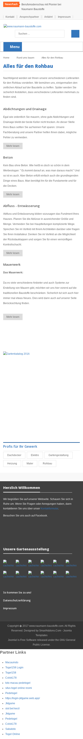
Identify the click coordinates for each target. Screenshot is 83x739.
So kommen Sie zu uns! (17, 592)
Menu (14, 46)
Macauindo (11, 662)
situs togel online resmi (18, 688)
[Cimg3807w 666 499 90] (33, 575)
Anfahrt (48, 16)
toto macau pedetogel (17, 682)
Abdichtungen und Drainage (25, 109)
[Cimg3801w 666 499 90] (21, 564)
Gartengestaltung (59, 455)
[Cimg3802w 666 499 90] (46, 564)
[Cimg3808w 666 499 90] (46, 575)
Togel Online (12, 734)
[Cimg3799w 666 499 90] (33, 564)
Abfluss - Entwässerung (21, 206)
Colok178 (11, 677)
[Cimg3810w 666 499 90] (71, 575)
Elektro (36, 455)
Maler (31, 463)
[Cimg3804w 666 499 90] (8, 575)
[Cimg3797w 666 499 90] (8, 564)
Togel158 (10, 672)
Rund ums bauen (25, 57)
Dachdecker (15, 455)
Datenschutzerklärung (17, 600)
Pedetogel (11, 693)
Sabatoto (10, 728)
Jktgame (10, 703)
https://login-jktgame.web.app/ (22, 698)
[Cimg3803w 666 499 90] (58, 564)
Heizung (13, 463)
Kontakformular (49, 508)
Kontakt (10, 16)
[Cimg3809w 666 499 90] (58, 575)
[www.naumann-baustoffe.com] (22, 26)
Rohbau (48, 463)
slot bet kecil (12, 708)
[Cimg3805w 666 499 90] (71, 564)
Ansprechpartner (29, 16)
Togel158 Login (14, 667)
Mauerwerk (11, 264)
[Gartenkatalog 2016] (16, 353)
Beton (8, 157)
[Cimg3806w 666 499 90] (21, 575)
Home (6, 57)
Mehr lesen (12, 145)
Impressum (64, 16)
